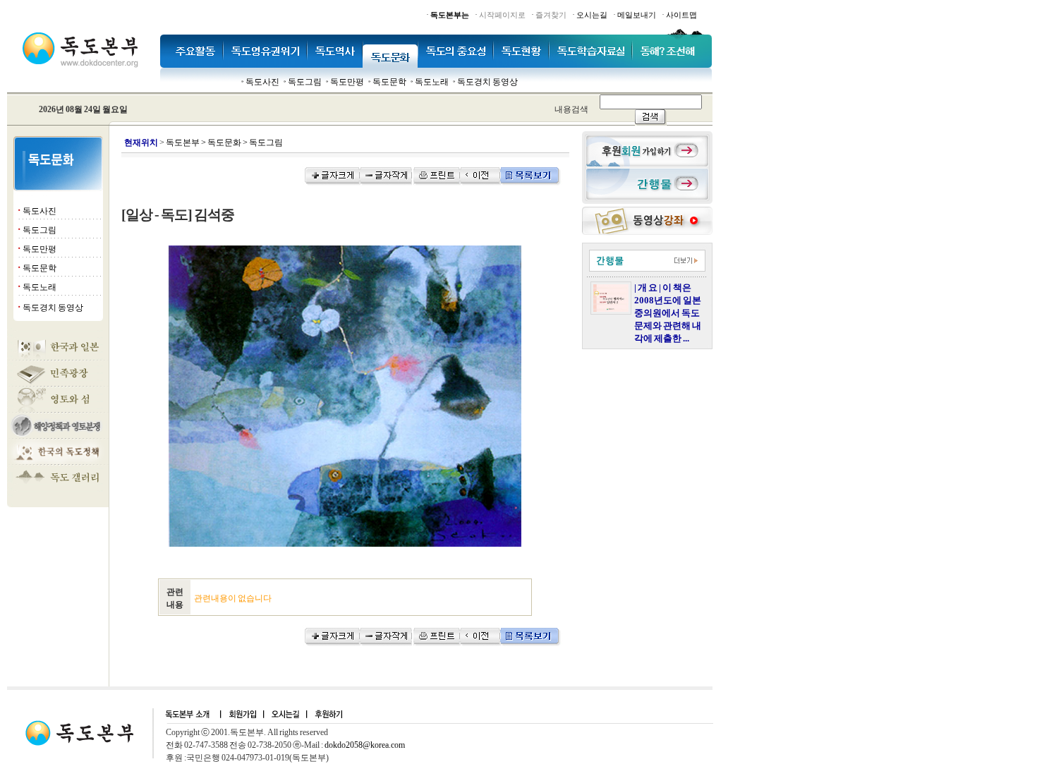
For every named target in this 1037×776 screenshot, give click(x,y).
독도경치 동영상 (487, 82)
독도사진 (262, 82)
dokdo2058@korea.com (365, 745)
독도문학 (389, 82)
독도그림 (305, 82)
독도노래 (432, 82)
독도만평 (347, 82)
